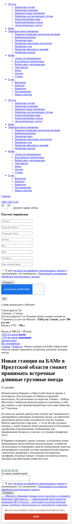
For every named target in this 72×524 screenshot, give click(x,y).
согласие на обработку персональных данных (39, 270)
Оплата (19, 73)
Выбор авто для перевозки (30, 64)
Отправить (8, 282)
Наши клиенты (23, 94)
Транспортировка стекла (29, 22)
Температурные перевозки (30, 13)
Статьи (19, 76)
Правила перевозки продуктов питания (37, 34)
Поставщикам (23, 91)
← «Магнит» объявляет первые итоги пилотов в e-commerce (35, 496)
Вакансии (20, 88)
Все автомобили (10, 343)
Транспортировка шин (28, 19)
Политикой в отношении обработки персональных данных (34, 275)
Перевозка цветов (25, 52)
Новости (20, 85)
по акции (13, 334)
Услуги (12, 4)
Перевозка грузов (25, 7)
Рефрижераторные (25, 37)
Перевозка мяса (23, 40)
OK (4, 299)
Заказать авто (9, 340)
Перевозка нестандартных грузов (34, 16)
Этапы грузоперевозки (28, 58)
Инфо (11, 55)
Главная (5, 196)
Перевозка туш (23, 46)
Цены (18, 70)
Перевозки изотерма (26, 10)
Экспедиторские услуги (28, 25)
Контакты (20, 82)
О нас (11, 79)
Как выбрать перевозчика (29, 61)
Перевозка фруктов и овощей (31, 49)
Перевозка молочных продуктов (33, 43)
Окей (36, 516)
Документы (21, 67)
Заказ (11, 28)
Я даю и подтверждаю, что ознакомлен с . (34, 273)
